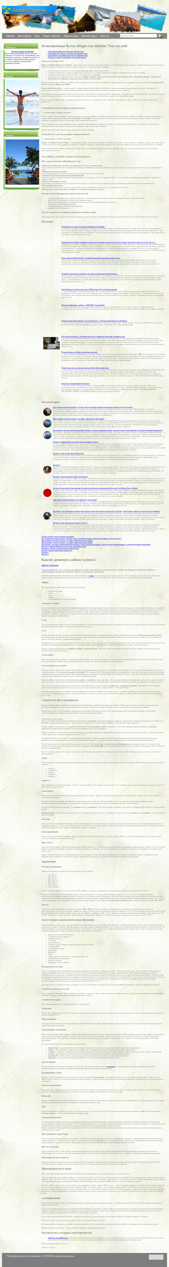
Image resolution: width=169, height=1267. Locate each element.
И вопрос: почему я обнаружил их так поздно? (60, 548)
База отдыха (25, 36)
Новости (104, 36)
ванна (91, 576)
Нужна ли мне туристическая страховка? (58, 536)
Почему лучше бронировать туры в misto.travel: (67, 57)
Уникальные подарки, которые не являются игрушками (83, 226)
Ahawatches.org (8, 7)
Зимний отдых (89, 36)
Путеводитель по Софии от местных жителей (79, 352)
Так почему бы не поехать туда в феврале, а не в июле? (75, 500)
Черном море (71, 36)
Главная (10, 36)
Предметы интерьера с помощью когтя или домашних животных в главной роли (93, 336)
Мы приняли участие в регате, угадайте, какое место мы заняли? (78, 419)
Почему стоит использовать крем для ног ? (70, 523)
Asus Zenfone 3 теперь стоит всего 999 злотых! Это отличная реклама (89, 289)
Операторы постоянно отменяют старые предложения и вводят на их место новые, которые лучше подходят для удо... (108, 242)
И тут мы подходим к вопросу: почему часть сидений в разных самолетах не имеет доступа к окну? (93, 407)
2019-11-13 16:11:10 (50, 565)
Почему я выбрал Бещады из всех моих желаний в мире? (75, 442)
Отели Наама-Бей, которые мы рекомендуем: (66, 51)
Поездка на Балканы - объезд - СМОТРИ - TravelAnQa (82, 305)
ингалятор (111, 1066)
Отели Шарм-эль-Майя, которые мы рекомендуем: (68, 55)
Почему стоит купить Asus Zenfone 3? (68, 453)
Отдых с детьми (52, 36)
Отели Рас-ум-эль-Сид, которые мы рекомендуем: (67, 53)
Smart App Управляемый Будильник (75, 383)
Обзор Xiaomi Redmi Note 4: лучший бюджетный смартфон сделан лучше (90, 258)
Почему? (56, 465)
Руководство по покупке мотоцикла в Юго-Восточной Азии (85, 368)
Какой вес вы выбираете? (58, 1238)
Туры (37, 36)
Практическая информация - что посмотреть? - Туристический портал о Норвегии (94, 321)
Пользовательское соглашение (24, 1256)
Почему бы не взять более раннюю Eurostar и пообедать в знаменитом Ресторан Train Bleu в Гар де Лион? (95, 488)
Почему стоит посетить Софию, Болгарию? (70, 476)
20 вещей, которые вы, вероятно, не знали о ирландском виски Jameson (89, 274)
